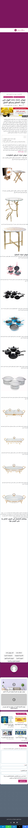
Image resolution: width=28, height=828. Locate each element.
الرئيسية (19, 94)
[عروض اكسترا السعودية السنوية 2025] (7, 719)
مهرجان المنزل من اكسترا (13, 661)
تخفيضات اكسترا (8, 656)
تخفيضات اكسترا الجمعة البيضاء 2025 (21, 725)
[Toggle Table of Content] (24, 137)
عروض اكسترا (19, 658)
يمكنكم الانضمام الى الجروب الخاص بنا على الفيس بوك (14, 141)
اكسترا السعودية (19, 656)
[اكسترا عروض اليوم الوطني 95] (7, 732)
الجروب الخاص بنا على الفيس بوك (10, 520)
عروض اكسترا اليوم (9, 658)
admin (21, 105)
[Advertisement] (14, 14)
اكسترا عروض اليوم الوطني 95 (7, 737)
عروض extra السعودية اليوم (12, 94)
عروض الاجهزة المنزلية (8, 97)
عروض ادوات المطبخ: (7, 140)
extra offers (18, 653)
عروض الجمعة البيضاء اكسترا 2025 (21, 738)
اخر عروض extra (9, 653)
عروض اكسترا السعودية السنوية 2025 (8, 725)
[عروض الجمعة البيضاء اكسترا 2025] (21, 732)
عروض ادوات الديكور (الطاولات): (9, 139)
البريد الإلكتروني (23, 770)
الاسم (25, 765)
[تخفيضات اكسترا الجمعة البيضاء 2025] (21, 719)
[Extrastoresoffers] (19, 30)
